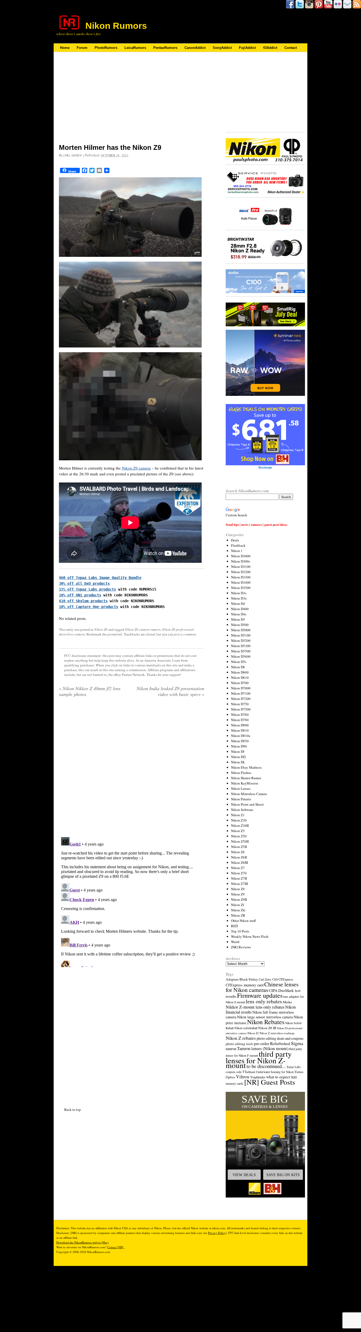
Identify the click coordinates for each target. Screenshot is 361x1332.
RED (234, 925)
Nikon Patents (241, 799)
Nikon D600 (240, 672)
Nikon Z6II (239, 857)
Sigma (297, 1043)
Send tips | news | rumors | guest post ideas (256, 524)
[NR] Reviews (241, 947)
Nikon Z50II (240, 841)
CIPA (273, 990)
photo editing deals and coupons (280, 1038)
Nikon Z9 (101, 629)
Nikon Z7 (238, 867)
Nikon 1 (237, 550)
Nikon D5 (238, 619)
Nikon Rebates (265, 1022)
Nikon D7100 (241, 693)
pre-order (261, 1043)
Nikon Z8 (238, 889)
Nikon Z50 (239, 836)
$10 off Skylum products (83, 601)
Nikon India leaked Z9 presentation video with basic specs (170, 691)
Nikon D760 (240, 714)
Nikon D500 (240, 624)
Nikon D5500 (241, 651)
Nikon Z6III (239, 862)
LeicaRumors (135, 48)
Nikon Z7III (239, 883)
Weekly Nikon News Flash (250, 936)
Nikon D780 (240, 719)
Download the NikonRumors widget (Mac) (82, 1242)
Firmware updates (260, 995)
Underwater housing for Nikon (275, 1072)
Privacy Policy (217, 1233)
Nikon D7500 (241, 709)
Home (65, 48)
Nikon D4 (238, 603)
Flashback (238, 545)
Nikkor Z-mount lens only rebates (255, 1007)
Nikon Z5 (238, 830)
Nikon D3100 (241, 566)
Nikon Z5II (239, 846)
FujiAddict (247, 48)
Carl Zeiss (265, 979)
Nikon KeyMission (244, 783)
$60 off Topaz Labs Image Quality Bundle (100, 578)
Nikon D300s (240, 561)
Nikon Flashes (241, 772)
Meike (287, 1002)
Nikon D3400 (241, 582)
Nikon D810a (240, 735)
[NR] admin (72, 155)
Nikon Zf (237, 904)
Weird (235, 941)
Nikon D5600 (241, 656)
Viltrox (242, 1077)
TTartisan (248, 1072)
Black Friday (248, 979)
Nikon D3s (238, 593)
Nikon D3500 (241, 587)
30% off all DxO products (84, 583)
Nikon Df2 (238, 756)
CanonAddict (195, 48)
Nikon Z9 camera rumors (142, 629)
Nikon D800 (240, 725)
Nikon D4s (238, 614)
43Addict (270, 48)
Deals (235, 540)
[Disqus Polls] (131, 769)
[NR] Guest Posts (269, 1082)
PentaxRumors (165, 48)
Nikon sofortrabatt (245, 1028)
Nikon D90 (239, 746)
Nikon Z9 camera (136, 468)
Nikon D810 (240, 730)
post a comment (185, 634)
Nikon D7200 (241, 698)
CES (275, 979)
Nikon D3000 (241, 556)
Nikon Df (237, 751)
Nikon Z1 (238, 815)
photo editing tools (239, 1043)
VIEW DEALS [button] (244, 1175)
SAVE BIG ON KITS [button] (283, 1175)
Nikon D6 (238, 667)
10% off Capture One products (88, 607)
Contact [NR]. (115, 1247)
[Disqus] (131, 901)
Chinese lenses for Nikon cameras (262, 987)
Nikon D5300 (241, 645)
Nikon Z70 (239, 873)
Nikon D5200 (241, 640)
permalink (115, 634)
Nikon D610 (240, 677)
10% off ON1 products (80, 595)
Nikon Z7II (239, 878)
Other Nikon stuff (243, 920)
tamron (231, 1048)
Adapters (232, 979)
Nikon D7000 (241, 688)
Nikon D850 (240, 741)
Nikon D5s (238, 661)
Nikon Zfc (238, 910)
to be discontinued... (266, 1066)
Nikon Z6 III (267, 1027)
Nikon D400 (240, 608)
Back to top (72, 1109)
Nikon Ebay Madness (246, 767)
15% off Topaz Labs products (87, 589)
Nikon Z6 (238, 852)
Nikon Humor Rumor (246, 778)
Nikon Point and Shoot (247, 804)
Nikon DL (238, 762)
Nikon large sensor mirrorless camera (265, 1016)
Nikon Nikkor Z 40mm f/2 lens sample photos (90, 691)
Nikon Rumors (116, 26)
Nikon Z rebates (241, 1038)
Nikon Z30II (240, 825)
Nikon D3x (239, 598)
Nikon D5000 (241, 630)
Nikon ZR (238, 915)
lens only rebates (264, 1001)
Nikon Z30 (239, 820)
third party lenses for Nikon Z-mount (259, 1059)
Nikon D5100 (241, 635)
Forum (82, 48)
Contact (290, 48)
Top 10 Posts (240, 931)
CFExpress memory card (244, 984)
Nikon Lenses (241, 788)
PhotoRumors (106, 48)
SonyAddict (222, 48)
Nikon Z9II (239, 899)
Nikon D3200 (241, 571)
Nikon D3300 (241, 577)
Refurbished (280, 1043)
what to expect (278, 1076)
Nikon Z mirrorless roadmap (277, 1033)
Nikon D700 (240, 682)
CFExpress (286, 979)
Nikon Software (242, 809)
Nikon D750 (240, 704)
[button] (265, 1145)
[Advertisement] (131, 101)
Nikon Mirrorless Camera (249, 793)
